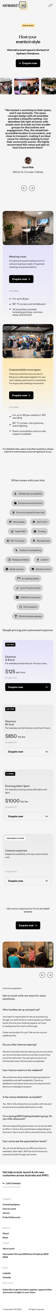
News (5, 1237)
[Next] (32, 188)
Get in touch (9, 1248)
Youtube (7, 1277)
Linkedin (7, 1273)
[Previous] (24, 188)
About (6, 1233)
